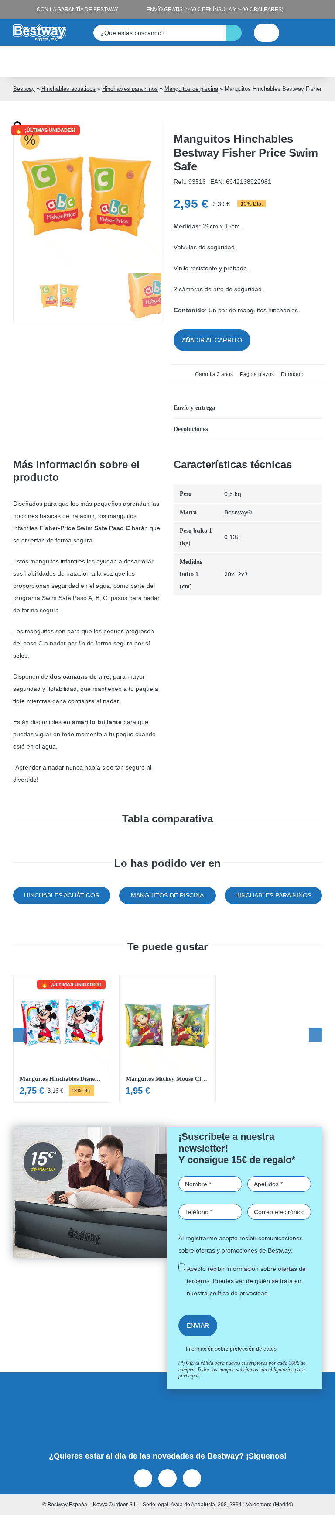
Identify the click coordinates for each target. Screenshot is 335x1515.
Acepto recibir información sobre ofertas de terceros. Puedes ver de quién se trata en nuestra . (246, 1281)
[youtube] (192, 1478)
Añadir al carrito (212, 340)
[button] (248, 407)
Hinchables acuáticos (68, 89)
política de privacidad (238, 1293)
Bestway (24, 89)
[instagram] (167, 1478)
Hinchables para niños (130, 89)
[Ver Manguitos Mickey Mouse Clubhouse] (167, 1038)
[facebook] (143, 1478)
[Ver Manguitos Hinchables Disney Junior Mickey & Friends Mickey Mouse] (61, 1038)
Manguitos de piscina (191, 89)
